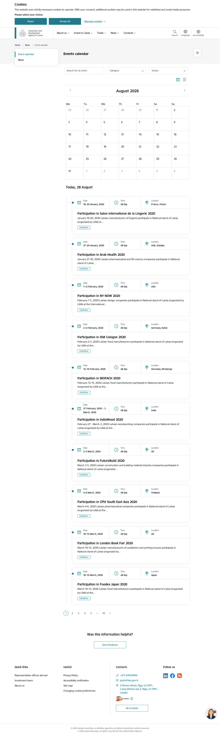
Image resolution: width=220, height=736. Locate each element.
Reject (30, 21)
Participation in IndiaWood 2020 (100, 419)
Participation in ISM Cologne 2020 (101, 337)
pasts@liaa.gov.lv (129, 680)
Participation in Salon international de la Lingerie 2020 (116, 213)
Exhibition (84, 227)
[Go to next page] (110, 613)
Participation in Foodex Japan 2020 (102, 584)
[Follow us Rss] (179, 675)
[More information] (131, 698)
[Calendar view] (178, 80)
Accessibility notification (76, 680)
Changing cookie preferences (79, 690)
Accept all (65, 21)
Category (114, 70)
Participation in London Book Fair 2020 (105, 543)
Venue (155, 70)
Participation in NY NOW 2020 (98, 296)
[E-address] (122, 698)
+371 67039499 (128, 675)
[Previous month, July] (70, 90)
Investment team (24, 680)
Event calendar (26, 54)
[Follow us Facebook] (172, 675)
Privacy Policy (70, 675)
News (21, 59)
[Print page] (197, 53)
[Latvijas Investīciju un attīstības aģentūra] (31, 33)
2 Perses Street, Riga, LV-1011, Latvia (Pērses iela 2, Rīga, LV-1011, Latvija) (139, 689)
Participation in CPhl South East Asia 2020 (107, 502)
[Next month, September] (184, 90)
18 (103, 613)
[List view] (185, 80)
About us (19, 685)
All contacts (132, 708)
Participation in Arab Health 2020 (101, 255)
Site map (68, 685)
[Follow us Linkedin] (165, 675)
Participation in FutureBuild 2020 (100, 461)
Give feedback (110, 644)
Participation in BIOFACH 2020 (98, 378)
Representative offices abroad (31, 675)
